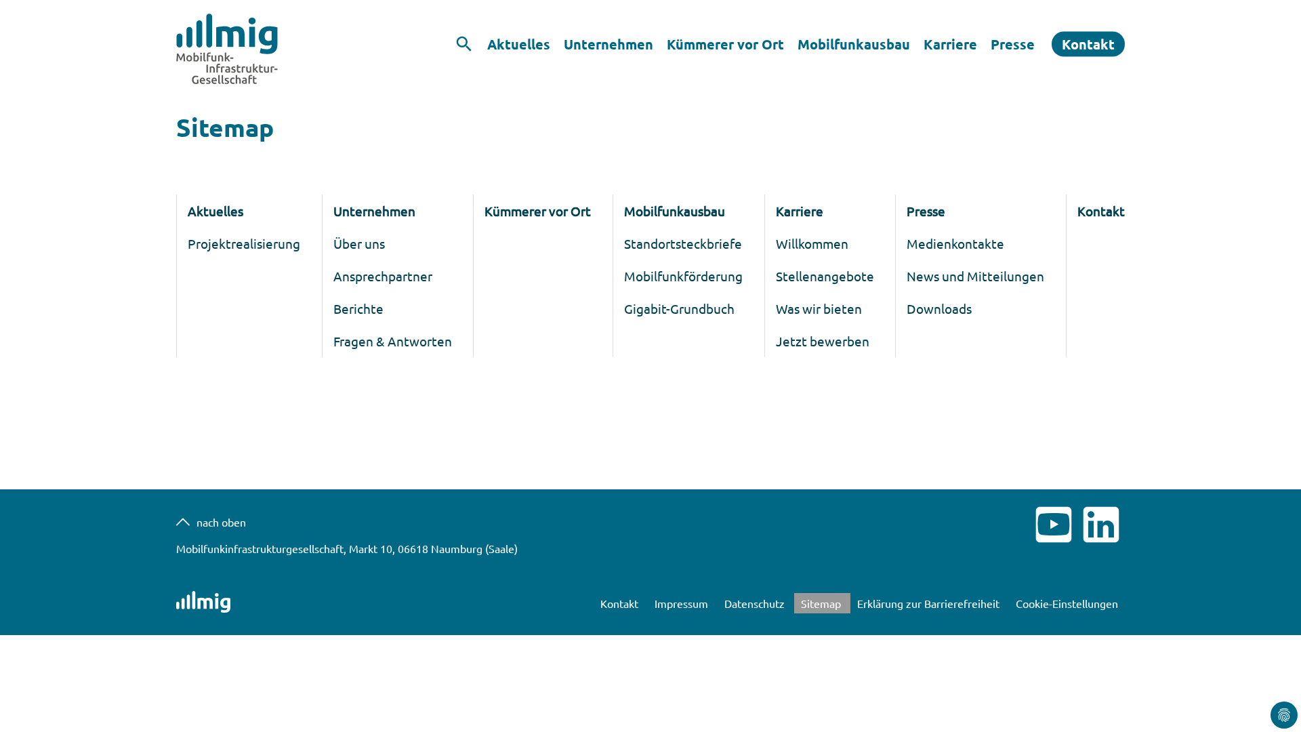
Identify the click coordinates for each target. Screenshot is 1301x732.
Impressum (683, 603)
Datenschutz (755, 603)
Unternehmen (608, 44)
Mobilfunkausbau (854, 44)
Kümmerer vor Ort (725, 44)
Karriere (950, 44)
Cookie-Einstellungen (1067, 603)
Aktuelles (518, 44)
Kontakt (1088, 44)
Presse (1013, 44)
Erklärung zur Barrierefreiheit (929, 603)
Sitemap (822, 603)
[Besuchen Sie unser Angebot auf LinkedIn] (1101, 543)
